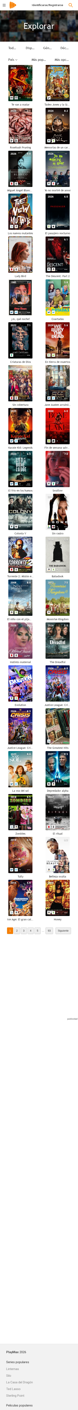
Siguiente (63, 930)
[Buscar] (71, 5)
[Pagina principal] (12, 7)
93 (49, 930)
